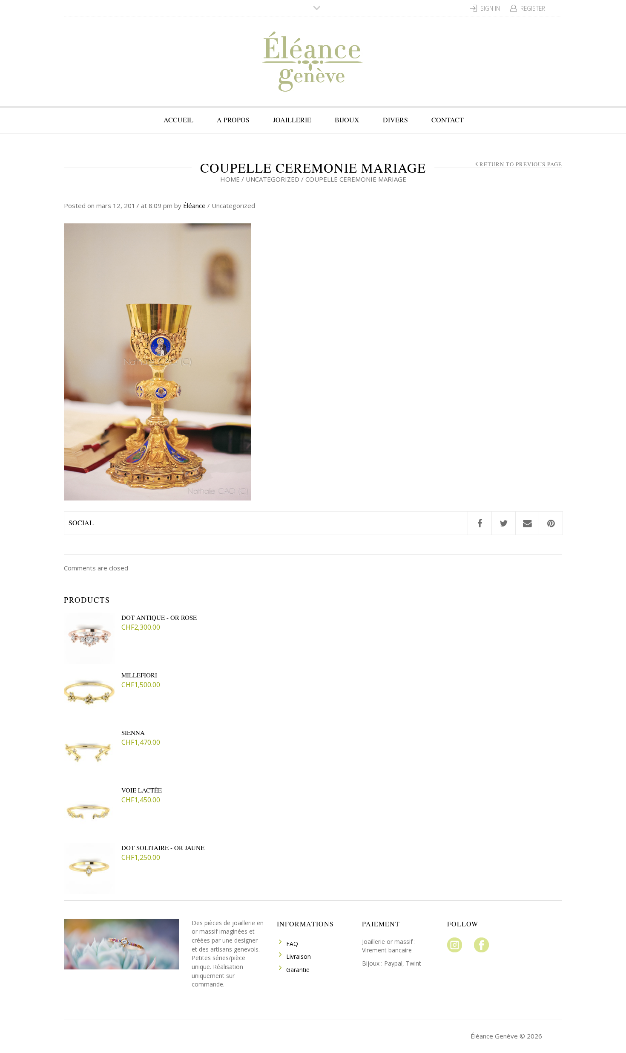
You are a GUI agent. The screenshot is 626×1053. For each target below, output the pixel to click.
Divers (395, 119)
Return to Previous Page (521, 164)
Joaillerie (292, 119)
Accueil (178, 119)
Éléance (194, 205)
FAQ (292, 944)
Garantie (298, 970)
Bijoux (347, 119)
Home (230, 179)
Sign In (490, 8)
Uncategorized (272, 179)
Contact (447, 119)
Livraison (298, 956)
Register (532, 8)
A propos (233, 119)
